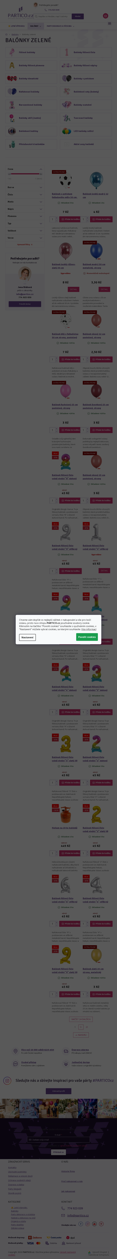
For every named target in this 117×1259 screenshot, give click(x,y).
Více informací (88, 629)
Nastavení (27, 637)
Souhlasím (87, 637)
